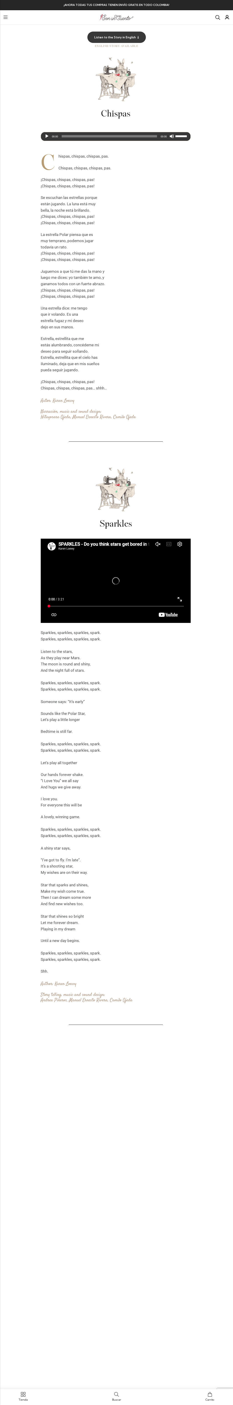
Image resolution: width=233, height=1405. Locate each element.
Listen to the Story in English (115, 37)
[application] (116, 136)
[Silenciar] (172, 136)
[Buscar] (217, 17)
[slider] (181, 136)
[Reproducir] (47, 136)
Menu (5, 17)
